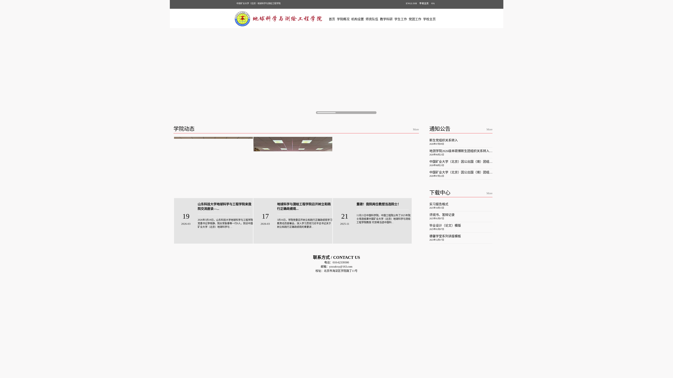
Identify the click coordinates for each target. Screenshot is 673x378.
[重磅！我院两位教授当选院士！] (372, 167)
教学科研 (386, 19)
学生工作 (400, 19)
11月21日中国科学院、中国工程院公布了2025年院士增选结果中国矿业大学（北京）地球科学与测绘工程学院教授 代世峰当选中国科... (383, 219)
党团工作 (415, 19)
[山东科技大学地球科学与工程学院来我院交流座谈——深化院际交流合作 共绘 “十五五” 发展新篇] (213, 167)
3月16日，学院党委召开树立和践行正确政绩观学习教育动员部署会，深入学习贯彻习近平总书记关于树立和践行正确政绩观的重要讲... (304, 223)
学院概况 (343, 19)
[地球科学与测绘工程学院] (278, 25)
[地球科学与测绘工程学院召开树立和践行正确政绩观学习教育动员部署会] (292, 167)
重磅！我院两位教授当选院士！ (378, 204)
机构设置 (357, 19)
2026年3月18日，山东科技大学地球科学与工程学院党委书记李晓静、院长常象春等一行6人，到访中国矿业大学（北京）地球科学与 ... (225, 223)
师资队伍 (372, 19)
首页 (332, 19)
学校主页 (429, 19)
